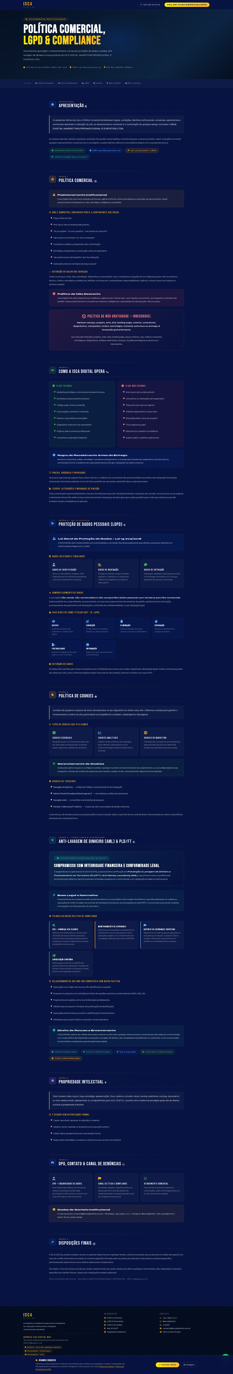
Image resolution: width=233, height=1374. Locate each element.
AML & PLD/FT (114, 83)
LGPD (86, 83)
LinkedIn (166, 1325)
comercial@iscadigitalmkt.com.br (176, 1328)
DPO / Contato (134, 83)
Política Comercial (45, 83)
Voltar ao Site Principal (172, 1332)
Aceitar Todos (168, 1365)
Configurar (190, 1365)
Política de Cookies (114, 1325)
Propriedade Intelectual (116, 1332)
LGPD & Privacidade (115, 1321)
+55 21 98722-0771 (170, 1318)
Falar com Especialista (187, 5)
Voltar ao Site (151, 5)
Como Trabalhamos (69, 83)
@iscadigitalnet (169, 1321)
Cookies (98, 83)
